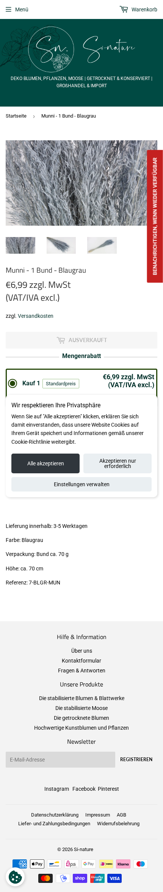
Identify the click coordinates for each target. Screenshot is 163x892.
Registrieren (136, 759)
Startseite (16, 116)
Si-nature (83, 849)
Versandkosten (35, 316)
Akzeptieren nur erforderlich (117, 463)
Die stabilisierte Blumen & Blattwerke (81, 698)
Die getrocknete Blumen (81, 718)
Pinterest (108, 789)
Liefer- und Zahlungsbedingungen (54, 823)
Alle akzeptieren (45, 463)
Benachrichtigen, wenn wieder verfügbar (155, 216)
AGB (121, 815)
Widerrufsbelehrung (118, 823)
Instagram (56, 789)
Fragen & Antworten (81, 670)
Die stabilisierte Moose (81, 708)
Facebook (84, 789)
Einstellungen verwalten (82, 484)
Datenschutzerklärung (54, 815)
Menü (21, 9)
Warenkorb (143, 9)
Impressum (97, 815)
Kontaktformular (81, 661)
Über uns (81, 651)
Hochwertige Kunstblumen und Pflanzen (81, 728)
